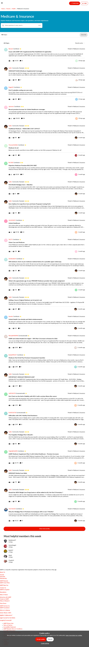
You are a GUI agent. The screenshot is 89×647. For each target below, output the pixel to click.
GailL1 (10, 68)
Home (3, 8)
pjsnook (11, 49)
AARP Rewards (4, 581)
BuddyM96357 (13, 355)
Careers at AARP (4, 599)
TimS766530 (12, 508)
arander (11, 316)
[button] (44, 643)
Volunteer (2, 576)
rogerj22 (11, 87)
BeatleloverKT (12, 540)
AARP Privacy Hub (8, 623)
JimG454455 (12, 220)
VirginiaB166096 (13, 451)
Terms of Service (7, 625)
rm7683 (11, 162)
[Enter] (2, 25)
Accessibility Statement (9, 627)
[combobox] (21, 25)
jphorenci (11, 106)
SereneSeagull (12, 545)
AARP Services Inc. (5, 606)
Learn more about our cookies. (74, 635)
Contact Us (3, 588)
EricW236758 (12, 412)
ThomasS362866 (13, 145)
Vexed (10, 555)
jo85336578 (12, 393)
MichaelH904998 (13, 335)
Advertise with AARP (5, 597)
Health (14, 8)
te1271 (11, 239)
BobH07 (11, 550)
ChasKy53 (11, 560)
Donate (2, 574)
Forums (8, 8)
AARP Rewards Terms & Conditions (12, 629)
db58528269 (12, 258)
